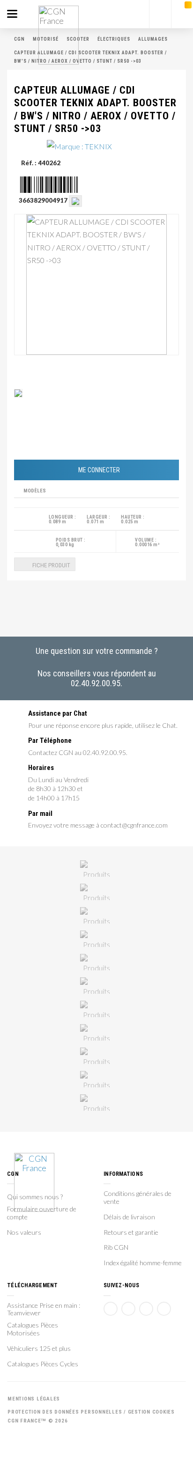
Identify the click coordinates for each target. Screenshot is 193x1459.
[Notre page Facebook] (111, 1309)
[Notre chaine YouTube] (128, 1309)
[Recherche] (160, 14)
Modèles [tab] (34, 491)
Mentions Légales (33, 1399)
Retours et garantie (131, 1232)
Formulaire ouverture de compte (41, 1213)
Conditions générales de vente (137, 1197)
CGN (19, 39)
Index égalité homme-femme (143, 1263)
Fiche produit (50, 565)
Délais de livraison (129, 1217)
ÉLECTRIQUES (113, 39)
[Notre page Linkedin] (146, 1309)
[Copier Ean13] (75, 200)
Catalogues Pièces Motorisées (32, 1329)
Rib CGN (116, 1247)
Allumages (153, 39)
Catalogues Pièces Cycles (42, 1364)
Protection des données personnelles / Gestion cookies (91, 1412)
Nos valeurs (24, 1232)
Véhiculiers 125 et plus (39, 1348)
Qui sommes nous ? (35, 1197)
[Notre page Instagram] (164, 1309)
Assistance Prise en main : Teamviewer (43, 1309)
